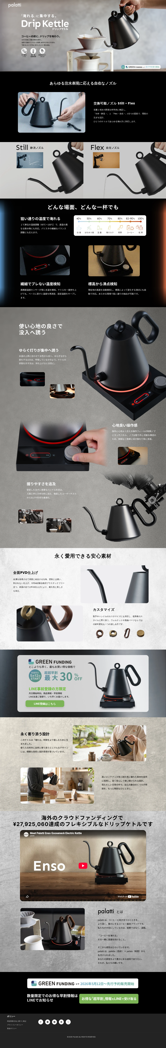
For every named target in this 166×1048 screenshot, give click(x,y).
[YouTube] (61, 1021)
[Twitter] (68, 1021)
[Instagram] (47, 1021)
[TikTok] (54, 1021)
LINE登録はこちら (45, 703)
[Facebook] (40, 1021)
